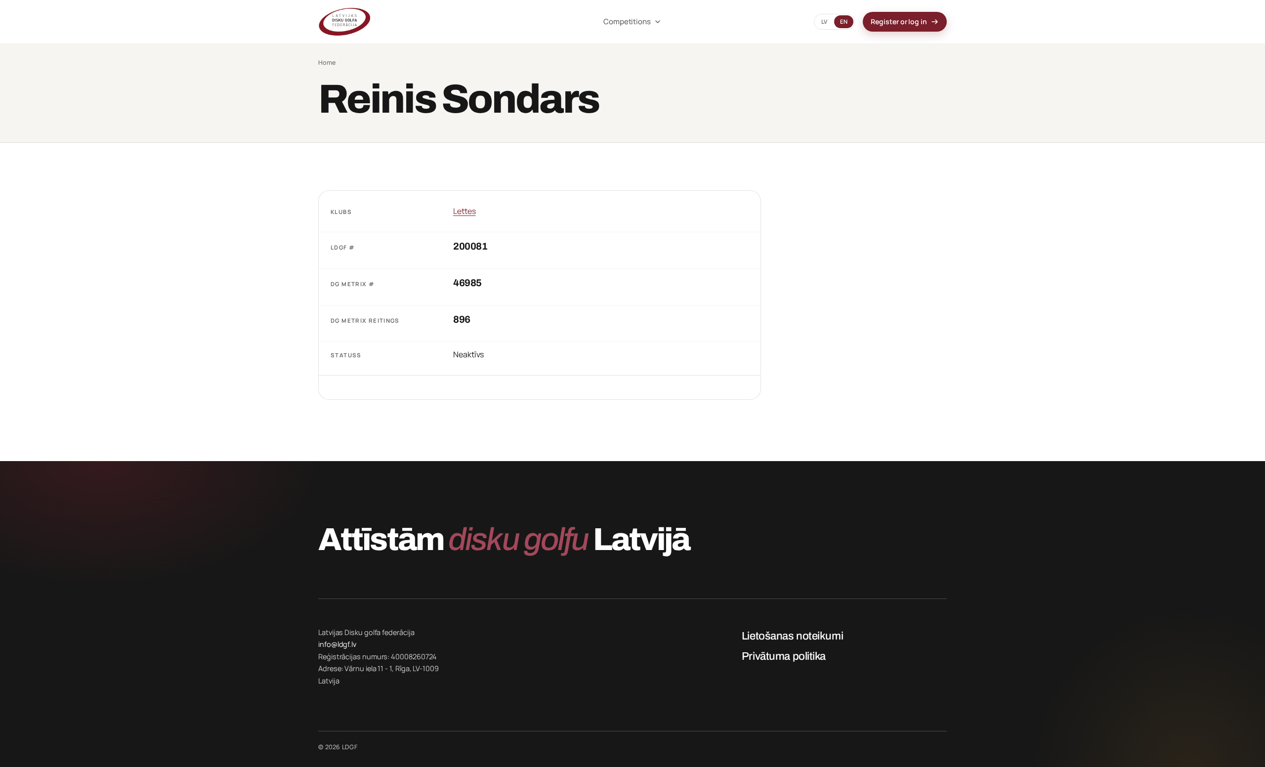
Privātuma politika (784, 656)
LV (824, 21)
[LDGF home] (448, 22)
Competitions (627, 21)
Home (327, 63)
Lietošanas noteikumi (792, 636)
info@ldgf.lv (337, 644)
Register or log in (899, 21)
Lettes (464, 211)
